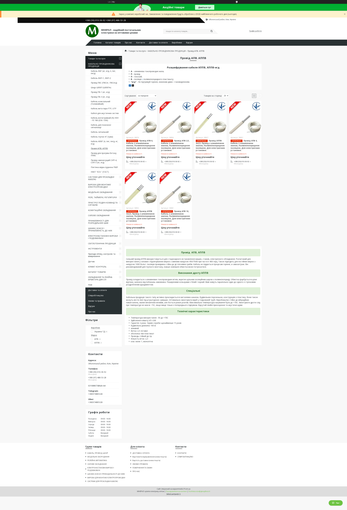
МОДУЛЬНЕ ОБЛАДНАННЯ (100, 192)
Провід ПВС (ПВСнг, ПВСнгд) (104, 82)
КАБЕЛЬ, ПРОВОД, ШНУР (97, 453)
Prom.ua (187, 489)
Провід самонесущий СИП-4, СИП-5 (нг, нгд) (104, 161)
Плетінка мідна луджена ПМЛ (104, 167)
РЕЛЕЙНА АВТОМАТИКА (97, 460)
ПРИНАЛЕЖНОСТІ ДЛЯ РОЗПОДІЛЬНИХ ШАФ (98, 221)
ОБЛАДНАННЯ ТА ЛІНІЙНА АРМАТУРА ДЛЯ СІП (100, 278)
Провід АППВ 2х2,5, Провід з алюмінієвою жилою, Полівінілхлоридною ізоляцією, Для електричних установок (210, 145)
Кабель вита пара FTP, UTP (103, 108)
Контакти (140, 43)
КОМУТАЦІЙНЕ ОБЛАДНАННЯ (102, 210)
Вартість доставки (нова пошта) (146, 460)
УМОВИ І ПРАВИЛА (140, 464)
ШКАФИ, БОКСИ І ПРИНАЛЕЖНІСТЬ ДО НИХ (100, 229)
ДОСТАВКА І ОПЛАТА (141, 453)
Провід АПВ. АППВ (99, 148)
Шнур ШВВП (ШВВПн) (101, 87)
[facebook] (130, 86)
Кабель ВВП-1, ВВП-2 (101, 78)
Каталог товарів (113, 43)
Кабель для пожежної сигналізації (101, 126)
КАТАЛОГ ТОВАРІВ (97, 272)
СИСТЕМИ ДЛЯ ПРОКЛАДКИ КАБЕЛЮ (101, 178)
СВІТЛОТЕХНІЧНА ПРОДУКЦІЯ (102, 243)
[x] (133, 86)
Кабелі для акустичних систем (105, 113)
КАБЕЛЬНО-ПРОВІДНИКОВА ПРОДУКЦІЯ (101, 65)
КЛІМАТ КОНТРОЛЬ (97, 266)
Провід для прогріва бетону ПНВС (103, 154)
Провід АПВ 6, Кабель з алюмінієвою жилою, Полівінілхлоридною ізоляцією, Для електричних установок (140, 145)
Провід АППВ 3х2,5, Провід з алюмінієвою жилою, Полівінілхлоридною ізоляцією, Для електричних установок (140, 216)
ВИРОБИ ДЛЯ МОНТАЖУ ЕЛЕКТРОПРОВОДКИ (99, 185)
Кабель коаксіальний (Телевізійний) (100, 102)
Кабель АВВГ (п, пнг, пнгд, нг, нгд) (104, 142)
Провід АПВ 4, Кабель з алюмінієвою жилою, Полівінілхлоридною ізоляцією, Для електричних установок (245, 145)
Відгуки (189, 43)
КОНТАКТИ (181, 453)
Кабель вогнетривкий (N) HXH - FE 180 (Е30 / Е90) (104, 119)
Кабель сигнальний (100, 132)
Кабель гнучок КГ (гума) (102, 136)
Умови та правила (96, 301)
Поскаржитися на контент (176, 491)
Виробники (177, 43)
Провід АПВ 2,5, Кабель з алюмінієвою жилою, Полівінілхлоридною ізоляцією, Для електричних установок (175, 145)
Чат (337, 503)
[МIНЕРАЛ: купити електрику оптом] (92, 31)
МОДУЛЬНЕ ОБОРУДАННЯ (98, 456)
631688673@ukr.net (97, 386)
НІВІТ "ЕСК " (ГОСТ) (100, 172)
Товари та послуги (96, 58)
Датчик (91, 261)
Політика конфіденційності (199, 491)
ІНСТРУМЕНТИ (95, 248)
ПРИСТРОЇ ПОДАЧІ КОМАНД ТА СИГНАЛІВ (103, 203)
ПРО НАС (136, 471)
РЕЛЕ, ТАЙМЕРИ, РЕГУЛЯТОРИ (102, 197)
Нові (90, 284)
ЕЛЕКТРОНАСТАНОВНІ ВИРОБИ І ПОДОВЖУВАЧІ (103, 237)
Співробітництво (96, 295)
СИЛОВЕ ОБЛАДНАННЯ (98, 215)
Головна (97, 43)
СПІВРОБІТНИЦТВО (185, 456)
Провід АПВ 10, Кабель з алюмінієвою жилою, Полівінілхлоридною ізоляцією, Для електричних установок (175, 216)
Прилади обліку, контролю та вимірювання (101, 255)
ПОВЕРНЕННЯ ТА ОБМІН (142, 467)
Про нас (128, 43)
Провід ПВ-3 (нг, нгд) (100, 97)
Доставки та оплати (158, 43)
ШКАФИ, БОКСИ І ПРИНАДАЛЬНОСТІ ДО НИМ (106, 474)
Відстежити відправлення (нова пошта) (149, 456)
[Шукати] (211, 31)
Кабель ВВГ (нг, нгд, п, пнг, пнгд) (103, 72)
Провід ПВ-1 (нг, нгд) (100, 92)
